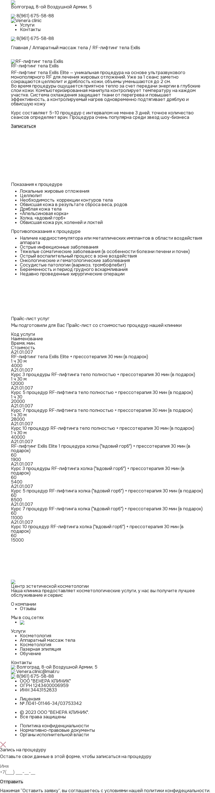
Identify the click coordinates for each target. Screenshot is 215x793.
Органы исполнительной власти (54, 735)
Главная (19, 48)
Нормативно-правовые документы (57, 730)
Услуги (27, 25)
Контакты (30, 29)
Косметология (35, 636)
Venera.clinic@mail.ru (37, 671)
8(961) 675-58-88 (35, 16)
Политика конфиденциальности (54, 726)
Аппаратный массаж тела (60, 48)
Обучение (30, 654)
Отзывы (28, 609)
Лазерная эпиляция (40, 649)
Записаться (23, 126)
